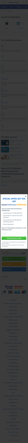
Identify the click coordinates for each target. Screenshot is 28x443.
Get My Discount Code (14, 238)
